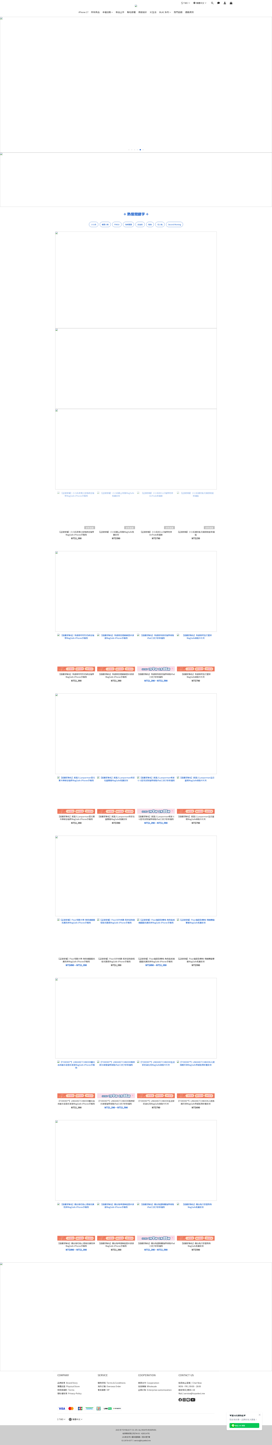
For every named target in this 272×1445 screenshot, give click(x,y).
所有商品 (95, 12)
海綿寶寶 (128, 224)
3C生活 (153, 12)
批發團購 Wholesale (147, 1386)
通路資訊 (189, 12)
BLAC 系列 (164, 12)
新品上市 (120, 12)
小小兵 (93, 224)
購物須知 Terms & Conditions (112, 1382)
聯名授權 (131, 12)
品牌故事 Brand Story (67, 1382)
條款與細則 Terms (65, 1389)
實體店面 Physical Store (68, 1386)
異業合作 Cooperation (148, 1382)
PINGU (116, 224)
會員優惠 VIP (104, 1389)
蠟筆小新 (105, 224)
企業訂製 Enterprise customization (155, 1389)
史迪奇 (140, 224)
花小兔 (159, 224)
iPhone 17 (83, 12)
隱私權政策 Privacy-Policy (69, 1393)
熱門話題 (178, 12)
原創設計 (142, 12)
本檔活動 (106, 12)
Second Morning (174, 224)
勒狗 (150, 224)
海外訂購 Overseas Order (109, 1386)
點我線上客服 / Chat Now (190, 1382)
